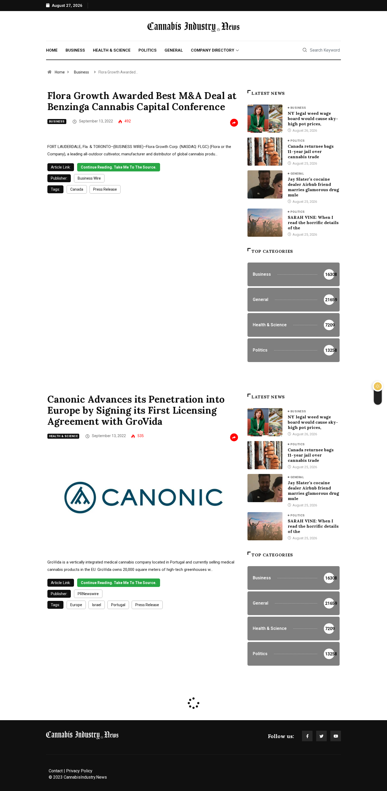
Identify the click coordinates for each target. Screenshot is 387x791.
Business (75, 50)
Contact (56, 770)
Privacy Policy (79, 770)
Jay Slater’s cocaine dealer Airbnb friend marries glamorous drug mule (313, 186)
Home (52, 50)
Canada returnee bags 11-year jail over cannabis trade (311, 151)
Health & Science (112, 50)
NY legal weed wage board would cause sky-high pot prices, (313, 118)
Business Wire (89, 178)
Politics (147, 50)
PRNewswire (88, 594)
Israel (96, 605)
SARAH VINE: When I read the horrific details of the (313, 222)
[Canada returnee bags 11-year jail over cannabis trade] (264, 151)
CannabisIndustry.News (85, 777)
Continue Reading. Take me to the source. (118, 167)
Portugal (118, 605)
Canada (76, 189)
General (174, 50)
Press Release (105, 189)
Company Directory (212, 50)
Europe (76, 605)
